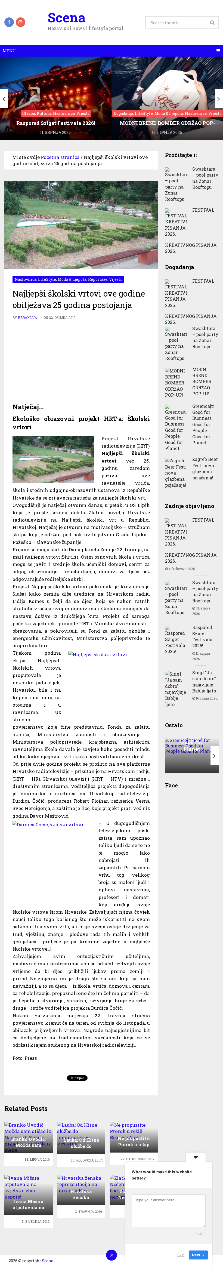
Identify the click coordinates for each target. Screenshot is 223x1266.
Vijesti (115, 279)
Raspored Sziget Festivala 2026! (202, 636)
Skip (180, 1255)
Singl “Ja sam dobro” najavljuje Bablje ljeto (204, 682)
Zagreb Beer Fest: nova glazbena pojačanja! (205, 468)
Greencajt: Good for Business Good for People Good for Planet (203, 424)
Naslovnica (25, 279)
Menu (9, 50)
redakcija (27, 317)
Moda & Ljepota (72, 279)
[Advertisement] (81, 362)
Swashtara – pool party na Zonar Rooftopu (205, 178)
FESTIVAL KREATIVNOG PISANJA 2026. (191, 230)
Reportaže (97, 279)
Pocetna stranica (60, 157)
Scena (66, 17)
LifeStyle (47, 279)
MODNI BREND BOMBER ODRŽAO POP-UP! (201, 381)
